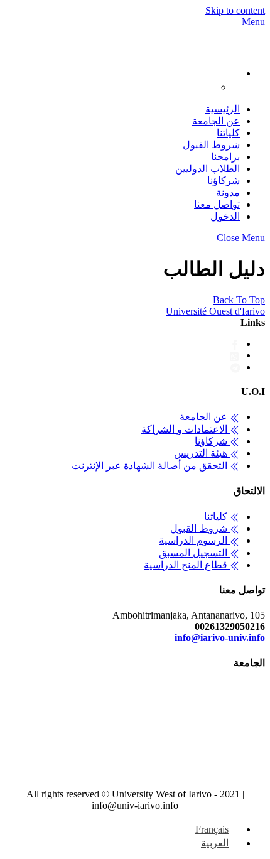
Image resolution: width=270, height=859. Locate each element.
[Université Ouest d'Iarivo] (252, 49)
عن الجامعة (216, 121)
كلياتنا (228, 132)
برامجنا (225, 156)
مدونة (228, 192)
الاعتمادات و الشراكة (185, 429)
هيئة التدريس (202, 453)
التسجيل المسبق (194, 553)
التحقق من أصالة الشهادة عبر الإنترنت (151, 465)
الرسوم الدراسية (194, 540)
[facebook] (235, 343)
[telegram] (235, 367)
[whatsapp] (235, 355)
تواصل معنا (217, 204)
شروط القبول (211, 144)
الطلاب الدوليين (207, 168)
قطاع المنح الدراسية (187, 564)
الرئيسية (222, 109)
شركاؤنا (223, 180)
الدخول (225, 216)
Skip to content (235, 10)
